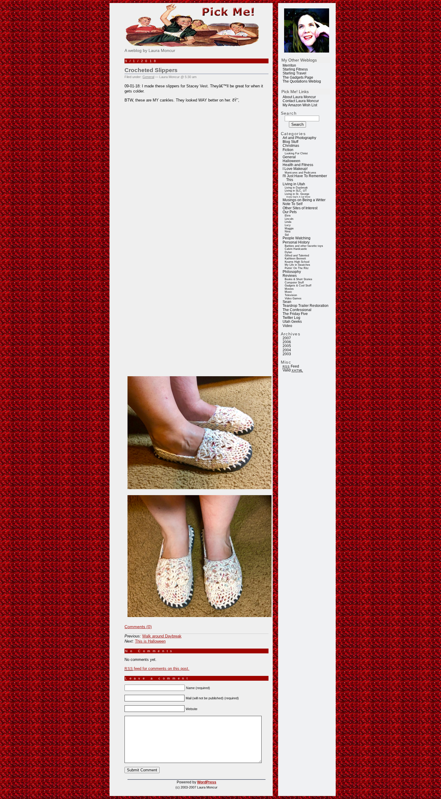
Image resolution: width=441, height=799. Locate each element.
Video (287, 326)
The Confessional (297, 310)
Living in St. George (297, 193)
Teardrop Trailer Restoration (305, 305)
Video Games (293, 298)
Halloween (291, 161)
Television (291, 295)
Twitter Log (291, 317)
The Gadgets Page (298, 77)
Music (288, 291)
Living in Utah (294, 184)
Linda (288, 221)
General (289, 157)
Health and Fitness (298, 165)
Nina (287, 231)
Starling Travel (294, 73)
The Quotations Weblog (302, 81)
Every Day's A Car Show (298, 196)
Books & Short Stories (298, 279)
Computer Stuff (294, 282)
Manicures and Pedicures (300, 172)
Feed (291, 366)
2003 (287, 354)
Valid (293, 370)
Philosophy (292, 272)
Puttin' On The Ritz (297, 268)
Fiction (288, 150)
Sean (287, 302)
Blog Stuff (290, 142)
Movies (289, 288)
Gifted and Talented (297, 255)
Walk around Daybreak (162, 636)
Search (289, 113)
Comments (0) (138, 626)
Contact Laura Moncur (301, 101)
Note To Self (292, 204)
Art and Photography (299, 138)
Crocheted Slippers (151, 70)
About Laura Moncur (299, 97)
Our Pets (290, 212)
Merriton (289, 65)
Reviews (290, 275)
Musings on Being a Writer (304, 200)
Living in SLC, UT (296, 190)
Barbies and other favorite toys (304, 245)
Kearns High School (297, 261)
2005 (287, 346)
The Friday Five (295, 314)
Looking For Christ (296, 153)
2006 (287, 342)
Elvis (288, 215)
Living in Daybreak (296, 187)
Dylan (288, 252)
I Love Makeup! (295, 169)
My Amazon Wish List (300, 105)
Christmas (291, 145)
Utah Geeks (292, 321)
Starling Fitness (295, 69)
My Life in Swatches (297, 264)
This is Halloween (150, 641)
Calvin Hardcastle (296, 248)
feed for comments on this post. (156, 668)
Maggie (289, 228)
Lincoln (289, 218)
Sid (287, 234)
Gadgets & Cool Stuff (298, 285)
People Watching (296, 238)
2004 (287, 350)
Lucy (288, 225)
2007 (287, 338)
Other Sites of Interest (300, 208)
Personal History (296, 242)
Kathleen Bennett (295, 258)
